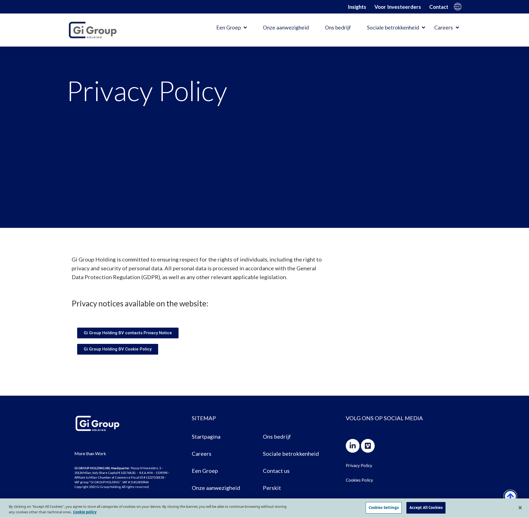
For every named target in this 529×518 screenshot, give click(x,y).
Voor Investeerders (397, 7)
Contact (438, 7)
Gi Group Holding (457, 6)
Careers (443, 27)
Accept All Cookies (425, 507)
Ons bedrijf (338, 27)
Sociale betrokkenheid (393, 27)
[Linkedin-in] (353, 446)
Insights (357, 7)
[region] (264, 508)
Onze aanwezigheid (286, 27)
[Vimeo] (368, 446)
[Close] (520, 507)
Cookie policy (84, 511)
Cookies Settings (384, 507)
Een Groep (228, 27)
